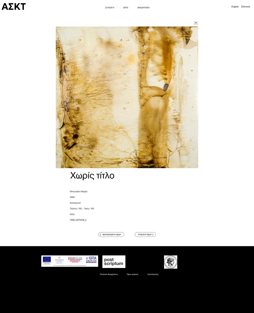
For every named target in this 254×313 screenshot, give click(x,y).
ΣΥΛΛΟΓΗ (109, 8)
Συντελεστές (153, 274)
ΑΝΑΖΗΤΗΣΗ (143, 8)
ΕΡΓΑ (125, 8)
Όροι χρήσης (132, 274)
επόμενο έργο (145, 234)
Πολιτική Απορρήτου (109, 274)
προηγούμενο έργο (111, 234)
